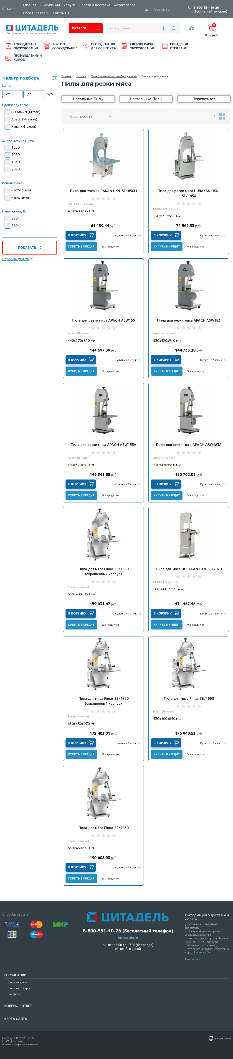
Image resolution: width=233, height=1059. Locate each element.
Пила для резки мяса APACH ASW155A (103, 444)
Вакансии (14, 994)
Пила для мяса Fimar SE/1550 (189, 698)
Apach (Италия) (24, 119)
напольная (20, 197)
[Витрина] (222, 116)
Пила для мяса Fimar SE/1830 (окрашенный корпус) (104, 701)
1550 (15, 147)
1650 (15, 154)
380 (14, 225)
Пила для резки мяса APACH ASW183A (189, 444)
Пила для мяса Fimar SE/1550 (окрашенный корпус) (104, 571)
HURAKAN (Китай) (26, 112)
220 (14, 218)
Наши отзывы (17, 982)
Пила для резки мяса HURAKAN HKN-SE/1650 (189, 193)
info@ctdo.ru (160, 9)
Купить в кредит (81, 246)
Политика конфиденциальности (20, 1044)
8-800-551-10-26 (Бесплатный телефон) (210, 10)
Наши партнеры (19, 988)
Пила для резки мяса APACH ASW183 (188, 320)
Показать (29, 247)
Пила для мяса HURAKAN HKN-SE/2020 (189, 569)
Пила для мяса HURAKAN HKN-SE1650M (103, 190)
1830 (15, 162)
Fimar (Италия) (23, 126)
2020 (15, 169)
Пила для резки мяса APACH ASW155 (103, 320)
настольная (21, 190)
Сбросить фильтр (15, 259)
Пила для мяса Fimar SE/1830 (104, 827)
